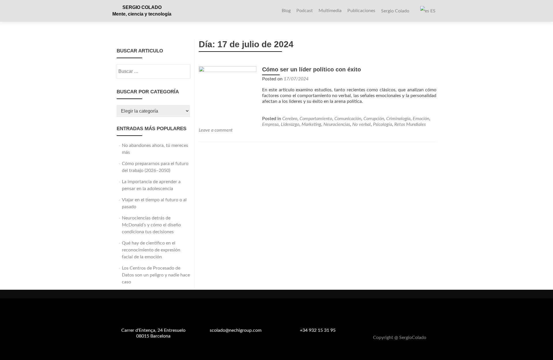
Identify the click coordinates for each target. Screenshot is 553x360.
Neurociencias (336, 124)
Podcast (304, 10)
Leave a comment (216, 130)
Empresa (270, 124)
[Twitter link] (400, 323)
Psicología (382, 124)
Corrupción (373, 118)
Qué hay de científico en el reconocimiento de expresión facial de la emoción (151, 250)
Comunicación (347, 118)
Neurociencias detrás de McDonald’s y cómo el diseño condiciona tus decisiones (151, 225)
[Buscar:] (153, 71)
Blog (286, 10)
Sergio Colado (395, 11)
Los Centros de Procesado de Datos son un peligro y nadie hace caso (156, 275)
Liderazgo (290, 124)
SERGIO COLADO (142, 7)
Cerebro (289, 118)
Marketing (311, 124)
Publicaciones (361, 10)
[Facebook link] (393, 323)
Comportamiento (316, 118)
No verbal (361, 124)
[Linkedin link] (407, 323)
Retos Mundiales (410, 124)
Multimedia (330, 10)
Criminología (398, 118)
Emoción (421, 118)
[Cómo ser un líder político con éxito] (227, 94)
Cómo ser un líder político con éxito (311, 69)
